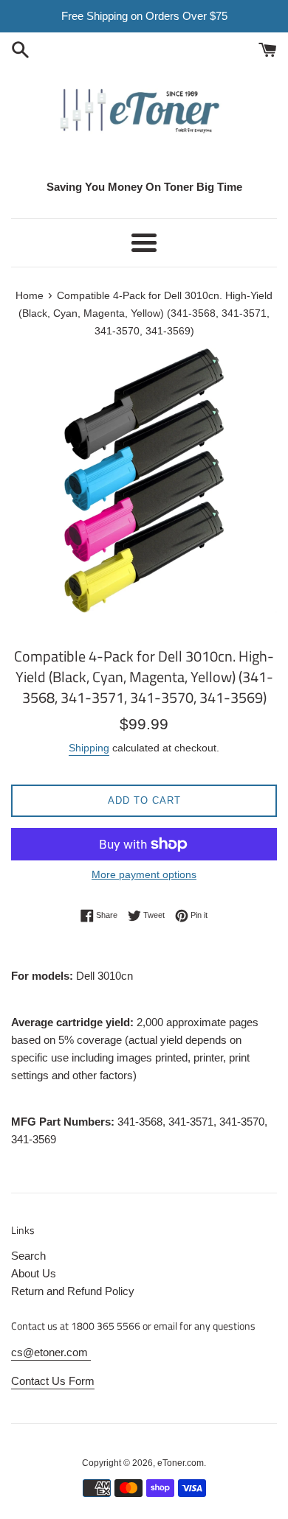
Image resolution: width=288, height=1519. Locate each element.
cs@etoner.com (51, 1352)
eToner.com (180, 1463)
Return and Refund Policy (72, 1291)
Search (28, 1255)
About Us (33, 1273)
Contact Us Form (53, 1381)
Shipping (89, 748)
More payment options (144, 874)
